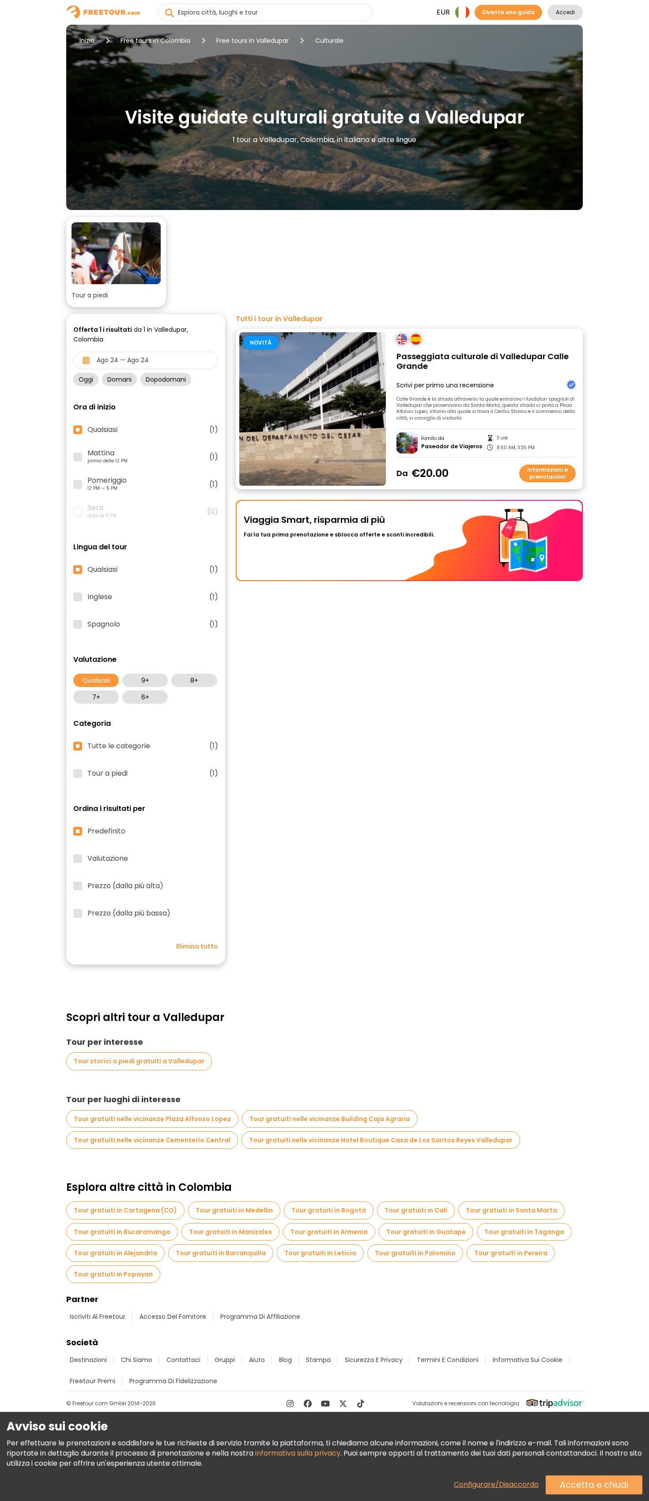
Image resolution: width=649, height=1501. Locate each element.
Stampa (318, 1359)
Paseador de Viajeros (451, 446)
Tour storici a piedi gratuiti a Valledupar (139, 1061)
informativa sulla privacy (297, 1453)
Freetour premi (92, 1381)
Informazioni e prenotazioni (547, 473)
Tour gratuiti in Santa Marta (511, 1210)
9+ (145, 680)
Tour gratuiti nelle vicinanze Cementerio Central (152, 1140)
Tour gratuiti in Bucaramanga (122, 1231)
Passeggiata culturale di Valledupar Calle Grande (482, 361)
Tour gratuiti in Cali (416, 1210)
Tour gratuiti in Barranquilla (221, 1253)
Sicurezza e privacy (374, 1359)
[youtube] (325, 1403)
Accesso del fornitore (173, 1316)
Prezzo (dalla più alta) (125, 886)
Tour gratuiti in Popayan (113, 1274)
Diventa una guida (508, 12)
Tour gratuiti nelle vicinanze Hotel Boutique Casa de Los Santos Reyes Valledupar (381, 1140)
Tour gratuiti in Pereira (510, 1253)
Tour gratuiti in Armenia (329, 1231)
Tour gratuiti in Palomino (415, 1253)
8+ (194, 680)
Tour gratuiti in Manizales (230, 1231)
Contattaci (183, 1359)
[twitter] (343, 1403)
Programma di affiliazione (260, 1316)
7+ (96, 697)
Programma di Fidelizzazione (173, 1381)
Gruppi (225, 1359)
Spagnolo (152, 624)
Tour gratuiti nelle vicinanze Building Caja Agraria (329, 1118)
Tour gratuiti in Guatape (426, 1231)
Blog (285, 1359)
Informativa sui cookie (527, 1359)
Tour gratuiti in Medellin (234, 1210)
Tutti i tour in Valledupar (279, 319)
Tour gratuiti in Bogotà (328, 1210)
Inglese (152, 597)
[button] (116, 262)
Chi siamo (136, 1359)
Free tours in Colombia (155, 40)
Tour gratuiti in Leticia (320, 1253)
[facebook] (307, 1403)
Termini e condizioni (448, 1359)
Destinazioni (88, 1359)
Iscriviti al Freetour (97, 1316)
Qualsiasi (96, 680)
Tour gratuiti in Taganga (524, 1231)
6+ (145, 697)
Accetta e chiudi (594, 1485)
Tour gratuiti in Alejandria (115, 1253)
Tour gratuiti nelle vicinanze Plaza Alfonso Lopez (152, 1118)
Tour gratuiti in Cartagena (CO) (125, 1210)
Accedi (565, 12)
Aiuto (257, 1359)
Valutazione (107, 858)
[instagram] (290, 1403)
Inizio (86, 40)
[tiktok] (360, 1403)
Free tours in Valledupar (252, 40)
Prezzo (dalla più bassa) (128, 913)
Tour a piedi (152, 773)
